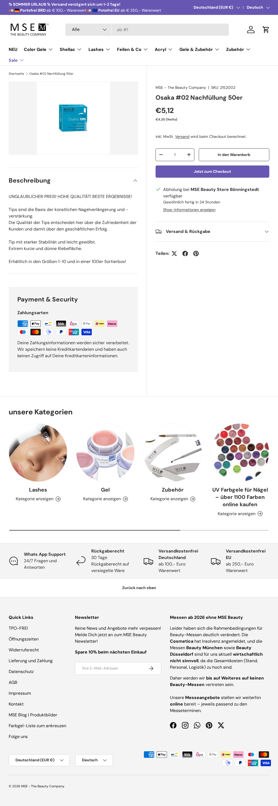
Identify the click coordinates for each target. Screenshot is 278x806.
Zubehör (173, 489)
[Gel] (105, 453)
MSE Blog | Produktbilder (33, 715)
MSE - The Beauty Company (181, 87)
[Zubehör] (173, 453)
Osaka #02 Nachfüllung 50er (51, 74)
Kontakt (16, 704)
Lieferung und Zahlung (31, 661)
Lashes (38, 489)
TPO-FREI (18, 628)
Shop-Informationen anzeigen (189, 209)
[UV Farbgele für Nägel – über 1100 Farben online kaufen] (240, 453)
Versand (182, 136)
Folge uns (18, 736)
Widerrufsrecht (24, 650)
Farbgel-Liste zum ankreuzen (37, 726)
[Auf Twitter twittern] (174, 253)
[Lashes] (38, 453)
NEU (13, 49)
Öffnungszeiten (24, 639)
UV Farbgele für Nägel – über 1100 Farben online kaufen (240, 497)
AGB (13, 682)
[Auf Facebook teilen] (185, 253)
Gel (105, 489)
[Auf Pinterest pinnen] (196, 253)
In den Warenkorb (234, 154)
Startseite (16, 74)
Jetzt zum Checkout (212, 171)
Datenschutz (21, 671)
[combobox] (147, 30)
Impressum (20, 693)
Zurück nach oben (139, 587)
